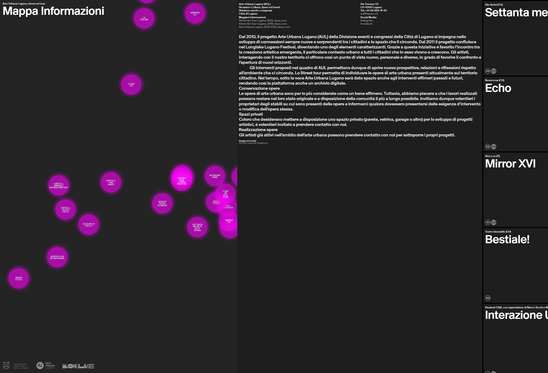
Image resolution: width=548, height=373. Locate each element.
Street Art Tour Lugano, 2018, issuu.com (263, 23)
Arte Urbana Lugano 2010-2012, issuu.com (264, 26)
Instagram (366, 20)
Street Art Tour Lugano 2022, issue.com (263, 20)
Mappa (20, 10)
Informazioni (72, 10)
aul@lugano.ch (369, 13)
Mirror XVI (510, 163)
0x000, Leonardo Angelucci (253, 143)
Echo (498, 88)
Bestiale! (507, 239)
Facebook (366, 23)
